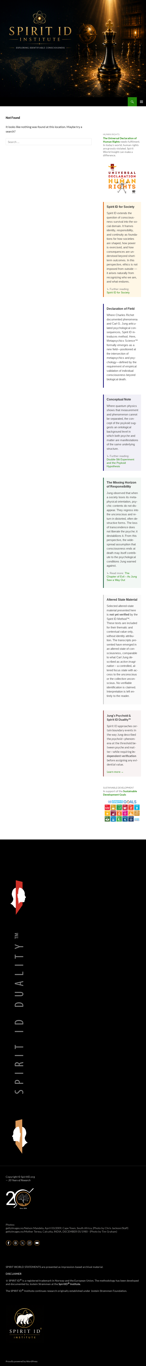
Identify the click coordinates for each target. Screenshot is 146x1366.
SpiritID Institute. (70, 1284)
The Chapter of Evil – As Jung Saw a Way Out (122, 576)
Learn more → (115, 771)
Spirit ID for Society (118, 292)
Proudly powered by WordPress (21, 1361)
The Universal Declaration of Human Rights (120, 140)
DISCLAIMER (13, 1273)
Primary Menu (141, 101)
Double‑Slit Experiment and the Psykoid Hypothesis (120, 463)
